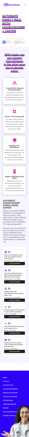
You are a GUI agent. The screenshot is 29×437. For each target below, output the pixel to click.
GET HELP (6, 381)
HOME (5, 377)
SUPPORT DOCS (8, 385)
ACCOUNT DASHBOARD (10, 389)
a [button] (25, 4)
